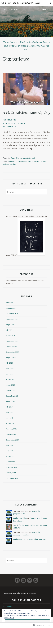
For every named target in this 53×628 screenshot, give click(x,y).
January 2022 (11, 308)
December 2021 (12, 314)
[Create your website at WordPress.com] (26, 3)
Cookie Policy (9, 618)
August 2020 (11, 357)
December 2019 (12, 396)
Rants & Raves (16, 158)
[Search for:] (26, 192)
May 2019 (9, 418)
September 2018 (12, 440)
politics (6, 164)
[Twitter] (29, 579)
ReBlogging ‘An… (19, 539)
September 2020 (12, 352)
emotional (19, 161)
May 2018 (9, 451)
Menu (45, 9)
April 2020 (10, 379)
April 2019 (10, 423)
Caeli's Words (10, 10)
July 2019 (9, 407)
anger (11, 161)
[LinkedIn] (23, 579)
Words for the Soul (14, 123)
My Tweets (7, 606)
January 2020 (11, 390)
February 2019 (11, 429)
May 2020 (10, 374)
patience (43, 161)
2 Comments (9, 127)
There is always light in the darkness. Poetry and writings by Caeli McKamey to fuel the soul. (26, 46)
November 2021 (12, 319)
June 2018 (9, 445)
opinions (35, 161)
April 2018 (10, 456)
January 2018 (11, 473)
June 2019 (9, 412)
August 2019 (10, 401)
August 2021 (10, 325)
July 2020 (9, 363)
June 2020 (10, 369)
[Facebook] (17, 579)
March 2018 (10, 462)
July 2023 (9, 303)
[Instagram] (35, 579)
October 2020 (11, 347)
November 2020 (12, 341)
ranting (13, 164)
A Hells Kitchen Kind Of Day (26, 112)
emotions (27, 161)
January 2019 (11, 434)
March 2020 (10, 385)
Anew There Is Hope (37, 539)
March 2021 (10, 336)
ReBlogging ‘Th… (20, 518)
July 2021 (9, 330)
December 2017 (12, 478)
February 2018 (11, 467)
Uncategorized (29, 158)
